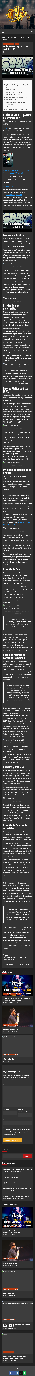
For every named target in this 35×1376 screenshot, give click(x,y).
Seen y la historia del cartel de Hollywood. (15, 103)
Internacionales (14, 1025)
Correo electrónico (22, 1111)
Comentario (7, 1084)
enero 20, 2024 (13, 52)
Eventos (19, 994)
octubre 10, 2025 (12, 1032)
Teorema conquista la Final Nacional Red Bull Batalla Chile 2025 (17, 1190)
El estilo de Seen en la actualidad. (16, 109)
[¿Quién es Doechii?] (17, 1046)
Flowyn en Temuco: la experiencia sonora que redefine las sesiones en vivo (16, 999)
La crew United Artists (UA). (14, 94)
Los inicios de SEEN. (11, 89)
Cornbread (10, 195)
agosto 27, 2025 (12, 1328)
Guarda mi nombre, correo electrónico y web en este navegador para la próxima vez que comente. (17, 1132)
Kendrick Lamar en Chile (10, 1030)
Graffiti (12, 44)
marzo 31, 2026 (12, 1002)
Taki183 (19, 195)
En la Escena (6, 44)
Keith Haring (22, 522)
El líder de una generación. (13, 92)
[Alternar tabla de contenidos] (28, 82)
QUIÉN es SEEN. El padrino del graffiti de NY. (17, 86)
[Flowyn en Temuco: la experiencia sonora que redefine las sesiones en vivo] (17, 985)
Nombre (6, 1109)
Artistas (13, 1369)
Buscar (5, 1149)
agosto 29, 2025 (12, 1061)
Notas (16, 44)
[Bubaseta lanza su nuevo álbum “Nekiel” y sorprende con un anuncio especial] (17, 1343)
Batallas (5, 1319)
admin (6, 52)
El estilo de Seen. (10, 99)
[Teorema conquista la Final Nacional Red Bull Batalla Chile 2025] (17, 1311)
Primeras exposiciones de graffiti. (16, 97)
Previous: (15, 957)
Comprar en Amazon (10, 186)
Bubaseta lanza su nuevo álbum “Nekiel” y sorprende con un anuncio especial (16, 1197)
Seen (5, 128)
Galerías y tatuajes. (11, 107)
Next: (18, 963)
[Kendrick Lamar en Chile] (17, 1016)
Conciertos (6, 994)
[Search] (32, 31)
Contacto (20, 1369)
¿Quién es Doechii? (8, 1059)
